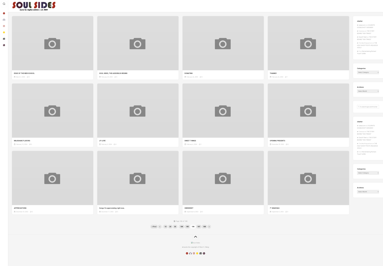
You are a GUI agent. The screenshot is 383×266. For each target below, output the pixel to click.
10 (165, 227)
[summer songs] (4, 32)
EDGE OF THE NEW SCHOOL (24, 73)
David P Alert (363, 37)
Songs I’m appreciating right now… (112, 208)
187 (198, 227)
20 (170, 227)
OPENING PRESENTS (277, 141)
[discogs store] (4, 45)
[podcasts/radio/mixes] (4, 19)
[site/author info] (4, 13)
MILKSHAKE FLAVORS (22, 141)
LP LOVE (102, 141)
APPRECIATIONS (20, 208)
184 (181, 227)
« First (154, 227)
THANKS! (273, 73)
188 (204, 227)
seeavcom (362, 25)
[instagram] (4, 26)
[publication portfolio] (4, 39)
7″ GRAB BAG (274, 208)
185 (187, 227)
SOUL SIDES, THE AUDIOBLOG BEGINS (113, 73)
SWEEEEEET (189, 208)
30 (175, 227)
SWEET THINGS (190, 141)
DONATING (189, 73)
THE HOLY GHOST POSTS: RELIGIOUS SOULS (367, 45)
